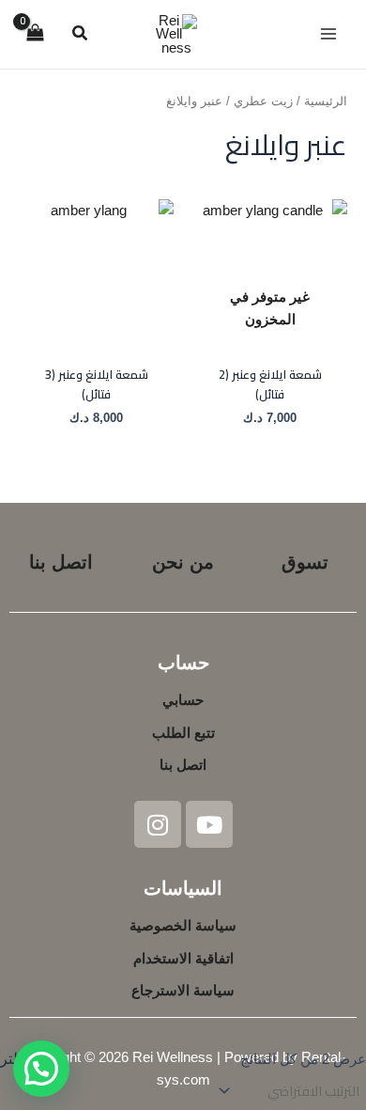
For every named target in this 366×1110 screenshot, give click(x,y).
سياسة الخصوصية (183, 925)
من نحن (183, 562)
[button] (78, 35)
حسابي (183, 700)
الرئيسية (325, 101)
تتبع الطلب (183, 733)
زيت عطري (263, 101)
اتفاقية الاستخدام (183, 958)
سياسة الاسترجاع (183, 990)
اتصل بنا (61, 562)
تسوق (305, 562)
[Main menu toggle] (328, 34)
